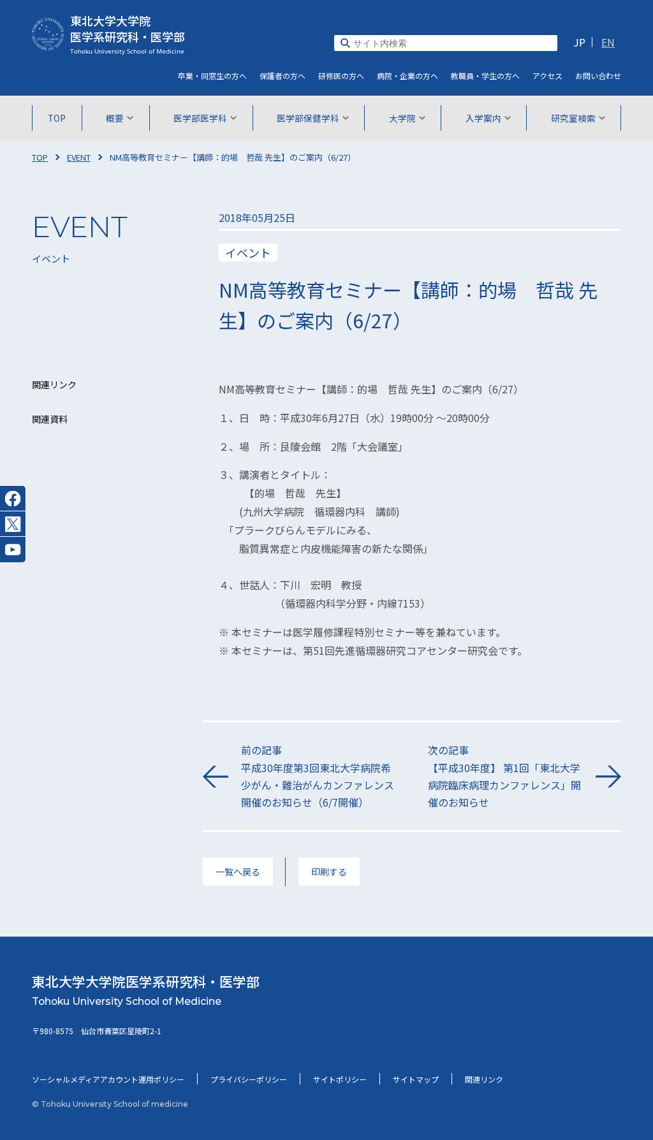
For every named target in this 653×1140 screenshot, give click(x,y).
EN (608, 42)
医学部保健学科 (308, 118)
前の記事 (317, 776)
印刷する (329, 871)
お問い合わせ (598, 75)
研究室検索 (573, 118)
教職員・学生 (485, 75)
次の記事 (504, 776)
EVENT (79, 157)
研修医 (341, 75)
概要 (115, 118)
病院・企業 (407, 75)
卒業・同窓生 (212, 75)
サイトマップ (416, 1079)
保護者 (282, 75)
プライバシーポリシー (248, 1079)
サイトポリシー (340, 1079)
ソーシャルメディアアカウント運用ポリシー (108, 1079)
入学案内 (483, 118)
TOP (57, 118)
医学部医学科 (200, 118)
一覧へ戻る (238, 871)
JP (579, 42)
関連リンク (484, 1079)
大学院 (402, 118)
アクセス (547, 75)
